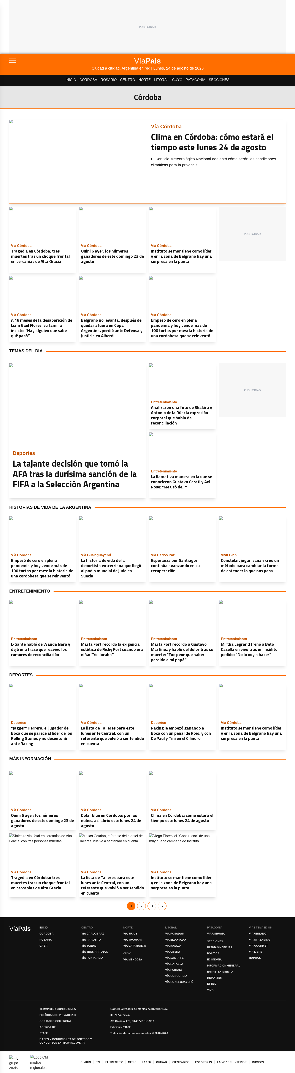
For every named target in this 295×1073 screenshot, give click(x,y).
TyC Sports (203, 1062)
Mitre (132, 1062)
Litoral (161, 80)
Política (213, 953)
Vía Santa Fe (174, 957)
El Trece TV (114, 1062)
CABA (44, 945)
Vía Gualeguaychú (179, 982)
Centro (127, 80)
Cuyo (177, 80)
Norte (144, 80)
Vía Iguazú (173, 945)
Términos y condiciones (58, 1009)
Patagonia (195, 80)
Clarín (86, 1062)
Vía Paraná (173, 969)
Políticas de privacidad (58, 1015)
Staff (44, 1033)
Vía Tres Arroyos (94, 951)
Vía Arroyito (91, 939)
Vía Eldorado (175, 939)
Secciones (219, 80)
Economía (214, 959)
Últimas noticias (219, 947)
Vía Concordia (176, 976)
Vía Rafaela (174, 963)
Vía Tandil (88, 945)
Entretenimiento (220, 971)
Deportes (214, 977)
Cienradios (180, 1062)
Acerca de (48, 1027)
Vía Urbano (257, 933)
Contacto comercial (55, 1021)
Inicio (71, 80)
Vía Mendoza (132, 959)
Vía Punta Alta (92, 957)
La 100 (146, 1062)
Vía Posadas (174, 933)
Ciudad (161, 1062)
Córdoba (88, 80)
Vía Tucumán (132, 939)
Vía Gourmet (258, 945)
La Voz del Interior (232, 1062)
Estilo (212, 983)
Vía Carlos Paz (92, 933)
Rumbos (255, 957)
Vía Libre (255, 951)
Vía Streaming (259, 939)
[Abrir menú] (50, 60)
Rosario (109, 80)
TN (98, 1062)
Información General (223, 965)
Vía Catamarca (134, 945)
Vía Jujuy (130, 933)
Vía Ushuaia (216, 933)
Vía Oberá (172, 951)
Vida (210, 989)
